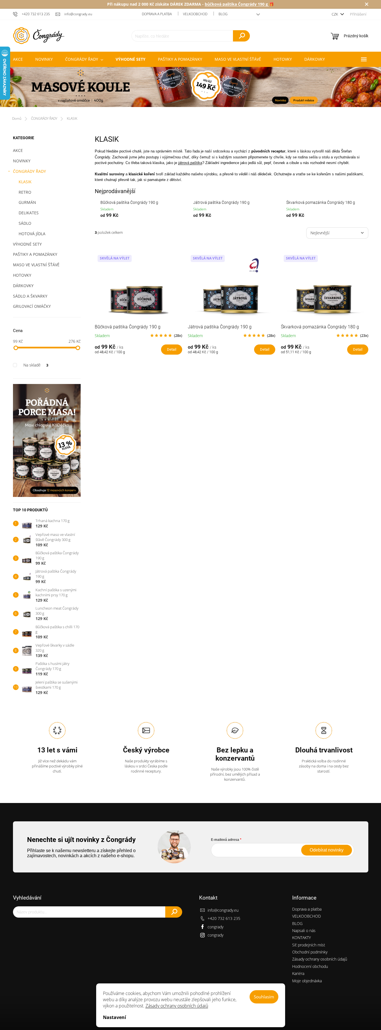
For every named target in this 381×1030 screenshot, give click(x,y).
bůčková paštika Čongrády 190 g (237, 4)
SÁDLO (25, 223)
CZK (335, 14)
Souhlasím (264, 997)
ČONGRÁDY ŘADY (29, 171)
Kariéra (298, 973)
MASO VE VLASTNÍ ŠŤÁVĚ (36, 264)
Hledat (241, 36)
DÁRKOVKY (23, 285)
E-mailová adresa (225, 840)
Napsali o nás (304, 930)
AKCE (18, 150)
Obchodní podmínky (309, 952)
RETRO (25, 192)
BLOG (223, 14)
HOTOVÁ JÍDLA (32, 233)
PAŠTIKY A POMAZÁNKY (35, 254)
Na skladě (36, 365)
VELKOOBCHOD (195, 14)
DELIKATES (29, 212)
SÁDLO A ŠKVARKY (30, 296)
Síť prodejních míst (308, 945)
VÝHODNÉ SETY (27, 244)
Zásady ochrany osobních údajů (177, 1006)
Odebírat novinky (326, 850)
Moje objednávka (307, 980)
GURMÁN (27, 202)
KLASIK (25, 181)
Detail (171, 349)
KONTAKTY (301, 937)
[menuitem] (18, 59)
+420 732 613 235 (224, 918)
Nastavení (114, 1017)
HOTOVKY (22, 275)
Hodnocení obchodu (310, 966)
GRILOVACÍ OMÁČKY (32, 306)
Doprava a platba (157, 14)
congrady (215, 926)
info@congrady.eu (223, 910)
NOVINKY (21, 160)
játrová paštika (190, 163)
